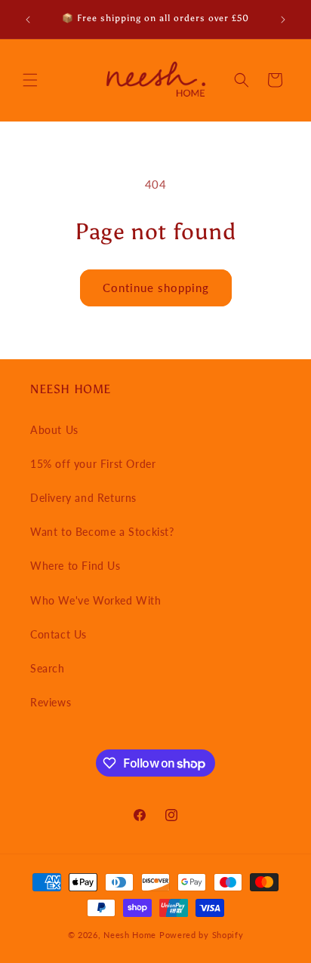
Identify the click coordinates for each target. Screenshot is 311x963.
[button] (30, 80)
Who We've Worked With (96, 600)
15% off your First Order (93, 463)
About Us (54, 429)
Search (47, 668)
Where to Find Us (75, 565)
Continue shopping (156, 287)
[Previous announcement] (28, 19)
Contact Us (58, 634)
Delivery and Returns (83, 497)
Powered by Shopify (201, 935)
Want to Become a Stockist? (102, 531)
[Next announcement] (283, 19)
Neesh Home (129, 935)
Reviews (50, 702)
